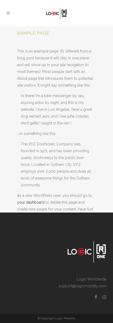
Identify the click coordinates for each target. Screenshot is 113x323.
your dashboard (30, 202)
